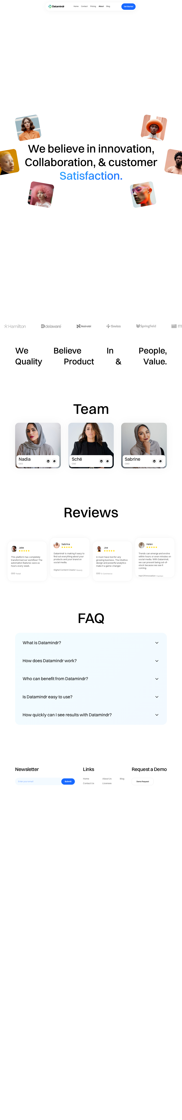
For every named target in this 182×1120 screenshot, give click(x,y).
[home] (56, 6)
